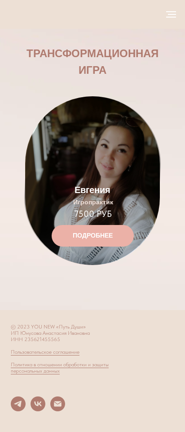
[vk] (38, 409)
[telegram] (18, 409)
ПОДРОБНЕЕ (93, 235)
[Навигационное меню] (171, 14)
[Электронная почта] (57, 409)
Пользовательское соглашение (45, 352)
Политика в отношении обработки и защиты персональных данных (60, 367)
